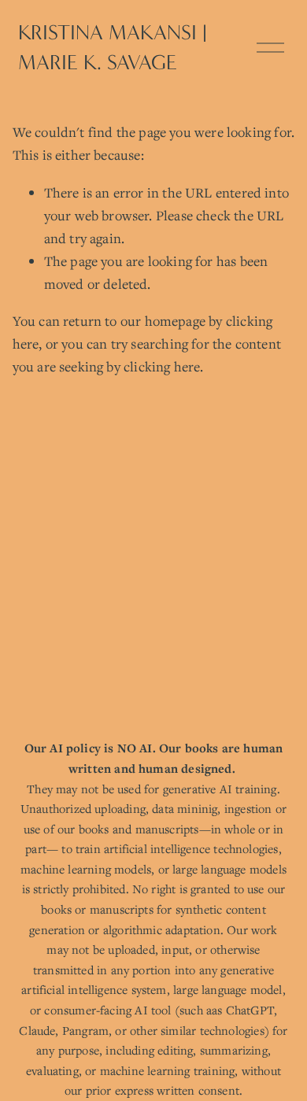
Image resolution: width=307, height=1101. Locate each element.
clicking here (162, 366)
